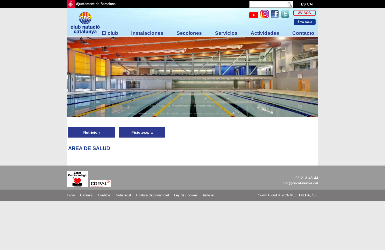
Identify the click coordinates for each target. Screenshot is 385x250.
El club (110, 33)
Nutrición (91, 132)
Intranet (208, 195)
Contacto (303, 33)
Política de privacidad (152, 195)
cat (310, 4)
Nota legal (123, 195)
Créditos (104, 195)
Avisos (304, 13)
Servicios (226, 33)
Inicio (71, 195)
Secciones (189, 33)
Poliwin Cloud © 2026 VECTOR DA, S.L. (287, 195)
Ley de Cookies (186, 195)
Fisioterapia (142, 132)
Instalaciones (147, 33)
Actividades (265, 33)
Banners (86, 195)
